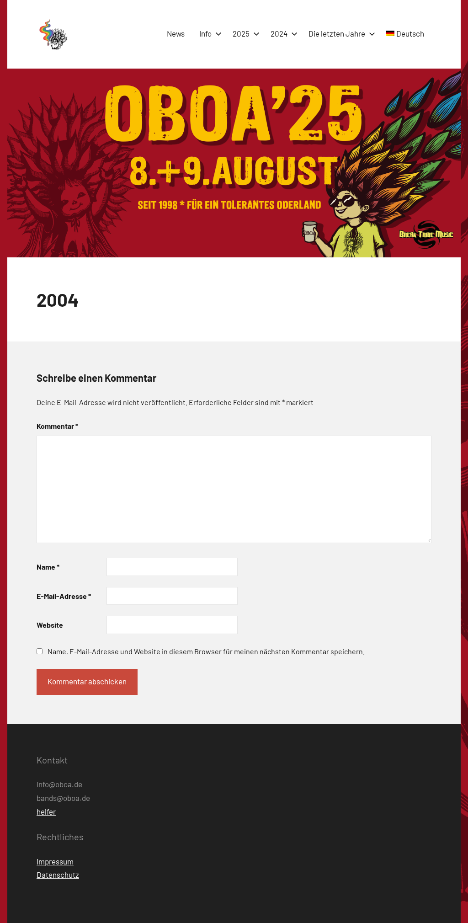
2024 (279, 33)
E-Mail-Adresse (64, 596)
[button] (53, 34)
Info (205, 33)
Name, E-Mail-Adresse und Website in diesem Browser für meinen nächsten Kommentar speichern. (206, 651)
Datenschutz (58, 874)
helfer (46, 811)
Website (50, 624)
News (176, 33)
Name (48, 566)
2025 (241, 33)
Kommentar (57, 425)
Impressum (55, 861)
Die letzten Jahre (336, 33)
